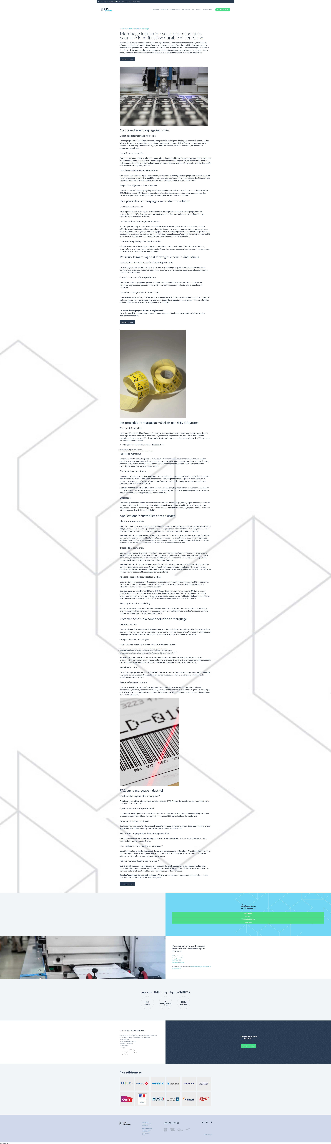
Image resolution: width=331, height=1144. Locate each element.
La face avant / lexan (178, 962)
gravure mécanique (152, 211)
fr (98, 1)
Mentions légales (208, 1134)
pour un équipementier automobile (150, 535)
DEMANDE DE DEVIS (4, 1143)
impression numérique (151, 459)
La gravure (248, 916)
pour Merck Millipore (145, 591)
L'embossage (248, 922)
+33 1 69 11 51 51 (171, 1123)
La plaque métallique (178, 958)
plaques (199, 50)
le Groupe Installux (144, 564)
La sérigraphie (248, 913)
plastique (153, 629)
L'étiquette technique (178, 956)
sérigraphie (127, 433)
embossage (126, 502)
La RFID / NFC (176, 960)
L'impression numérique (248, 919)
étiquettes (190, 50)
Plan (143, 1134)
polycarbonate (161, 435)
